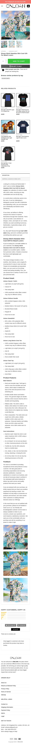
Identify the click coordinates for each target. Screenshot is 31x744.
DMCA (3, 713)
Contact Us (4, 704)
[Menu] (2, 6)
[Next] (27, 25)
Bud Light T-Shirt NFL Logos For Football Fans (7, 110)
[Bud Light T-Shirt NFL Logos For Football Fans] (8, 100)
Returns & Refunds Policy (8, 685)
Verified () (22, 625)
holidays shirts (6, 78)
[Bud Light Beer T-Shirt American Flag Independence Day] (8, 153)
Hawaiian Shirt (13, 51)
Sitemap (3, 695)
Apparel (3, 51)
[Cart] (28, 6)
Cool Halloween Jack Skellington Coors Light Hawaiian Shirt (6, 138)
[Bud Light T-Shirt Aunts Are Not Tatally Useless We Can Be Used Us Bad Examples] (23, 100)
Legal (2, 716)
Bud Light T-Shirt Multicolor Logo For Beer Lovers (22, 137)
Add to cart (19, 61)
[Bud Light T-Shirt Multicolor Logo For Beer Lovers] (23, 127)
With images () (11, 625)
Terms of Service (6, 691)
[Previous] (3, 25)
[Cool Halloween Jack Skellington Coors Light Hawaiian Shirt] (8, 127)
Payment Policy (5, 710)
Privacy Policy (5, 688)
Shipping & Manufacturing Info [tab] (11, 179)
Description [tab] (5, 175)
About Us (3, 682)
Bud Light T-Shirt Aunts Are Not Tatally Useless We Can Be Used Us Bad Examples (22, 111)
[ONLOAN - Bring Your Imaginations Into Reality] (15, 6)
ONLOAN (15, 661)
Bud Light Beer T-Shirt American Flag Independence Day (6, 164)
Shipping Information (7, 707)
